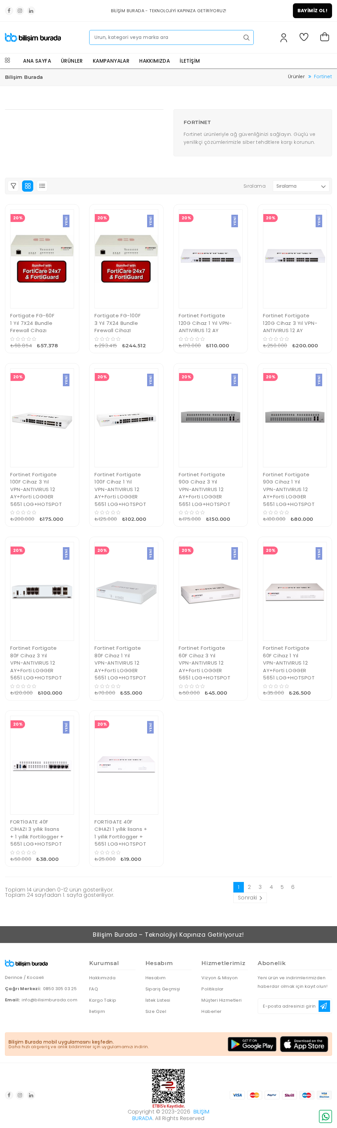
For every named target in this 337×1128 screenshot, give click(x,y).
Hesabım (155, 978)
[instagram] (20, 1095)
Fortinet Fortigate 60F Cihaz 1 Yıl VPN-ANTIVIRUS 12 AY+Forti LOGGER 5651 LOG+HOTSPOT (289, 662)
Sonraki (247, 897)
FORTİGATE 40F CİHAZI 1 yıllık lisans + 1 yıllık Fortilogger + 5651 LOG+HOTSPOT (120, 833)
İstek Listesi (157, 1000)
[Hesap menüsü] (283, 38)
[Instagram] (20, 11)
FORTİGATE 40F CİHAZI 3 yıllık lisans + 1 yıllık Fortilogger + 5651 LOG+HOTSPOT (37, 833)
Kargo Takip (102, 1000)
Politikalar (212, 989)
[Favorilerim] (305, 38)
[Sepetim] (326, 38)
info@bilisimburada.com (49, 1000)
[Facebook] (9, 11)
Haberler (211, 1011)
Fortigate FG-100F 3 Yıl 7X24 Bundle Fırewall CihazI (117, 323)
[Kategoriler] (7, 61)
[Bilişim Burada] (26, 962)
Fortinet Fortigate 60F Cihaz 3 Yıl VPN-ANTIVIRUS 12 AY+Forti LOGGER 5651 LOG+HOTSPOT (205, 662)
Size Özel (156, 1011)
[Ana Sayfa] (33, 35)
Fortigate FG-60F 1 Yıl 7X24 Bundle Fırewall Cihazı (32, 323)
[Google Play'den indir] (252, 1044)
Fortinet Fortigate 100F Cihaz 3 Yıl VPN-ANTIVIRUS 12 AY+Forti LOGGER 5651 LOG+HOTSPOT (36, 489)
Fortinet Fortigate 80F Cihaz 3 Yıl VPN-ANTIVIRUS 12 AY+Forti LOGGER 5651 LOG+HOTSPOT (36, 662)
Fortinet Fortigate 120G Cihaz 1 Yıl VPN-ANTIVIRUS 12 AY (205, 323)
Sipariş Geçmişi (162, 989)
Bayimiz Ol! (312, 10)
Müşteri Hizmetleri (221, 1000)
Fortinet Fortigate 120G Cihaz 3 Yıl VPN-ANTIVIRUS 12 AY (290, 323)
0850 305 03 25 (60, 989)
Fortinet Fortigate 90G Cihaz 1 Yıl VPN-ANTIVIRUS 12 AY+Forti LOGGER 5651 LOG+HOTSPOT (289, 489)
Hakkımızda (102, 978)
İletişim (97, 1011)
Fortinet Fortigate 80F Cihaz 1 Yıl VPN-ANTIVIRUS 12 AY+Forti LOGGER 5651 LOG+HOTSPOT (120, 662)
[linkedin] (31, 1095)
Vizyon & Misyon (219, 978)
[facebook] (9, 1095)
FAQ (93, 989)
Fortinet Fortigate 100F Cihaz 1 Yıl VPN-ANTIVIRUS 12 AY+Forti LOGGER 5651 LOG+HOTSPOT (120, 489)
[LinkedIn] (31, 11)
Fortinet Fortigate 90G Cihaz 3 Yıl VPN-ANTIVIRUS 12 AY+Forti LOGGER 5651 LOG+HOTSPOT (205, 489)
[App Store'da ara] (304, 1044)
